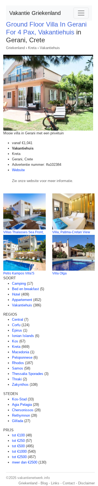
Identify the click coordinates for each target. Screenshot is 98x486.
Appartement (22, 300)
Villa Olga (59, 273)
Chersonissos (22, 410)
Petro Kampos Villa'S (18, 273)
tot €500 (18, 446)
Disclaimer (86, 483)
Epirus (17, 330)
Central (17, 319)
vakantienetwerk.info (33, 478)
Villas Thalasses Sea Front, (23, 232)
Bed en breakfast (25, 289)
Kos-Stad (19, 399)
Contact (69, 483)
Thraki (17, 379)
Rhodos (18, 363)
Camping (19, 283)
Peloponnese (22, 357)
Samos (17, 368)
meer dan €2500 (24, 462)
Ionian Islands (23, 336)
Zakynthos (20, 385)
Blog (44, 483)
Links (55, 483)
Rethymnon (21, 415)
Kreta (32, 48)
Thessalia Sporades (27, 374)
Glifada (17, 421)
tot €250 (18, 441)
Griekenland (15, 48)
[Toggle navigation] (81, 13)
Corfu (16, 325)
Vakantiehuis (50, 48)
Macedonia (20, 352)
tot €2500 (19, 457)
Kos (15, 341)
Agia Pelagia (22, 405)
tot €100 (18, 435)
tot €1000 (19, 451)
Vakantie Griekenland (35, 13)
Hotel (16, 294)
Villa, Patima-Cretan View (71, 232)
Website (18, 170)
